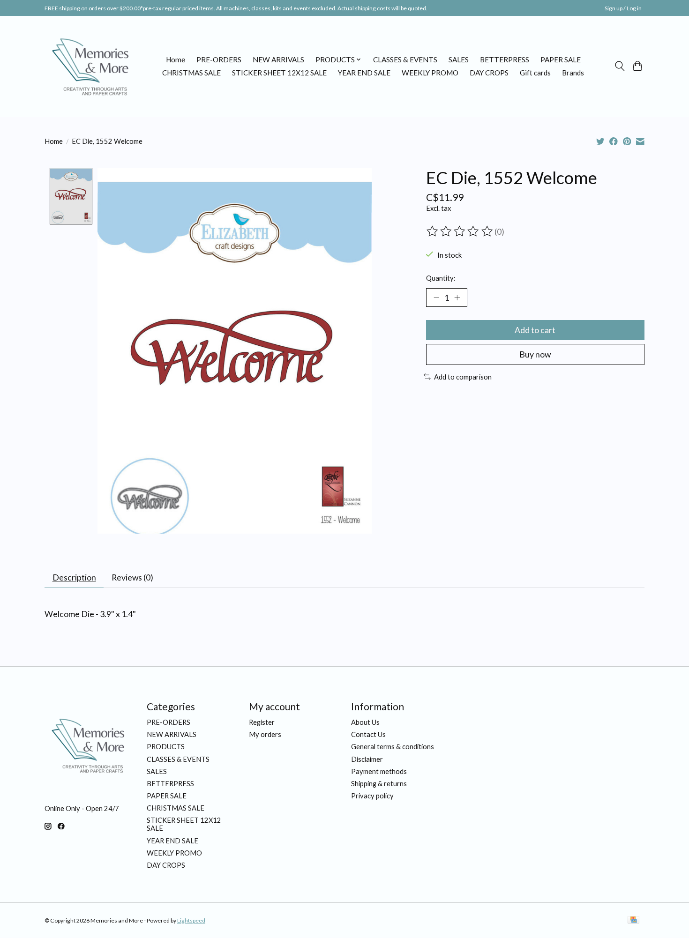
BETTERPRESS (504, 59)
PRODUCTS (166, 747)
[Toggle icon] (619, 66)
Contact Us (368, 734)
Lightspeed (191, 920)
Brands (573, 72)
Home (175, 59)
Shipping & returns (379, 784)
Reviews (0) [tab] (132, 577)
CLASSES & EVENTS (405, 59)
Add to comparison (463, 377)
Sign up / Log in (623, 8)
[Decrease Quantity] (436, 297)
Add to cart (535, 330)
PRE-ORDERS (218, 59)
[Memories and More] (91, 66)
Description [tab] (74, 577)
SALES (459, 59)
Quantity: (441, 278)
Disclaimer (367, 759)
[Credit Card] (633, 920)
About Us (365, 722)
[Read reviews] (460, 231)
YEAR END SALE (364, 72)
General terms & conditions (392, 747)
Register (262, 722)
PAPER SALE (560, 59)
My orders (265, 734)
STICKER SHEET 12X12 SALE (279, 72)
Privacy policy (372, 796)
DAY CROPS (489, 72)
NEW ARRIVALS (278, 59)
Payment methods (379, 771)
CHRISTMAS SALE (191, 72)
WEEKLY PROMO (430, 72)
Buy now (535, 354)
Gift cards (535, 72)
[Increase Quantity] (457, 297)
